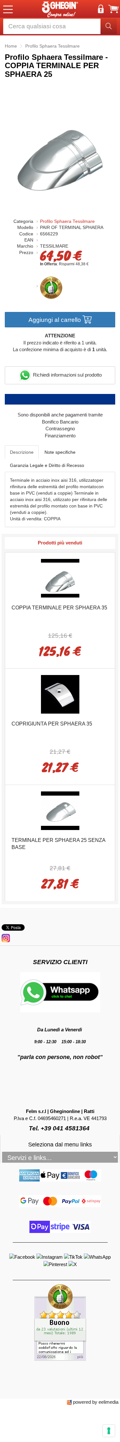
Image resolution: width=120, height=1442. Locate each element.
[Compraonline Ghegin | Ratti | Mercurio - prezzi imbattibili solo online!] (60, 9)
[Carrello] (113, 9)
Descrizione (22, 452)
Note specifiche (60, 452)
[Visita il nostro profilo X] (72, 1264)
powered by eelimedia (95, 1402)
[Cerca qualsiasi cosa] (108, 26)
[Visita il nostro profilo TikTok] (74, 1256)
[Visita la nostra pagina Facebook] (22, 1256)
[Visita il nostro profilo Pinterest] (56, 1264)
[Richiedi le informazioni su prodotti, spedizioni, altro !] (60, 992)
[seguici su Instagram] (6, 937)
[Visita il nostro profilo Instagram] (50, 1256)
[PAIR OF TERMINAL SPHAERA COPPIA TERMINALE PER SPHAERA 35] (60, 577)
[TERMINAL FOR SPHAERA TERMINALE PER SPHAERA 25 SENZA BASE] (60, 810)
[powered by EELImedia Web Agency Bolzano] (69, 1402)
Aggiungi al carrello (55, 319)
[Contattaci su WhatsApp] (97, 1256)
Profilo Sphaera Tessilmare (67, 221)
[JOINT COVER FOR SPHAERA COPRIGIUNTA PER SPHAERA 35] (60, 694)
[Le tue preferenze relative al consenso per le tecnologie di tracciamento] (109, 1431)
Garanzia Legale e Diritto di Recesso (47, 465)
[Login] (100, 9)
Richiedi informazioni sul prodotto (67, 375)
